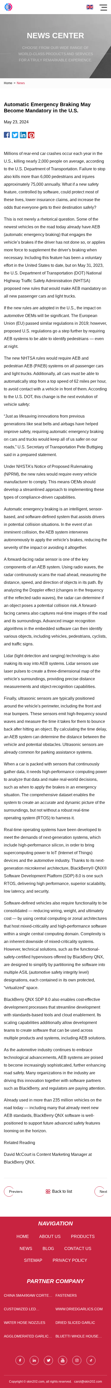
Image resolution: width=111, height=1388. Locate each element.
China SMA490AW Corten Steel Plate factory (27, 1296)
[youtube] (62, 1360)
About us (50, 1236)
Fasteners (66, 1295)
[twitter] (48, 1360)
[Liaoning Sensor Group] (8, 7)
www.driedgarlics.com (79, 1309)
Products (83, 1236)
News (26, 1248)
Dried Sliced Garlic (75, 1323)
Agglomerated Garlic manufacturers (26, 1337)
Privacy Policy (70, 1260)
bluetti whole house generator (77, 1337)
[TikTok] (91, 1360)
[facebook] (20, 1360)
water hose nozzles (24, 1323)
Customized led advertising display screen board (24, 1310)
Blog (48, 1248)
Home (8, 83)
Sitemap (33, 1260)
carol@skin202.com (88, 1381)
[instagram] (76, 1360)
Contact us (77, 1248)
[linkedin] (34, 1360)
